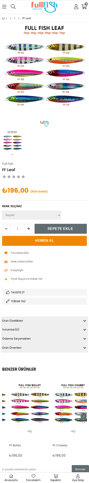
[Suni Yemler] (10, 18)
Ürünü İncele (34, 417)
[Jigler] (18, 18)
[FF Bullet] (25, 408)
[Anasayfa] (6, 18)
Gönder (80, 469)
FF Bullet (11, 445)
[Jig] (14, 18)
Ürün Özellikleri (12, 321)
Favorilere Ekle (25, 417)
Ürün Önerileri (11, 348)
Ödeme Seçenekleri (16, 339)
